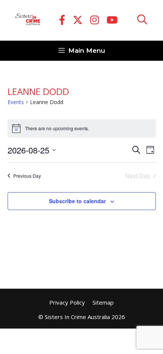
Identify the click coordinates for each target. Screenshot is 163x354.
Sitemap (103, 302)
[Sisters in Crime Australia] (27, 20)
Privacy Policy (67, 302)
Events (16, 102)
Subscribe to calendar (77, 201)
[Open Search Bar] (142, 20)
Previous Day (27, 175)
